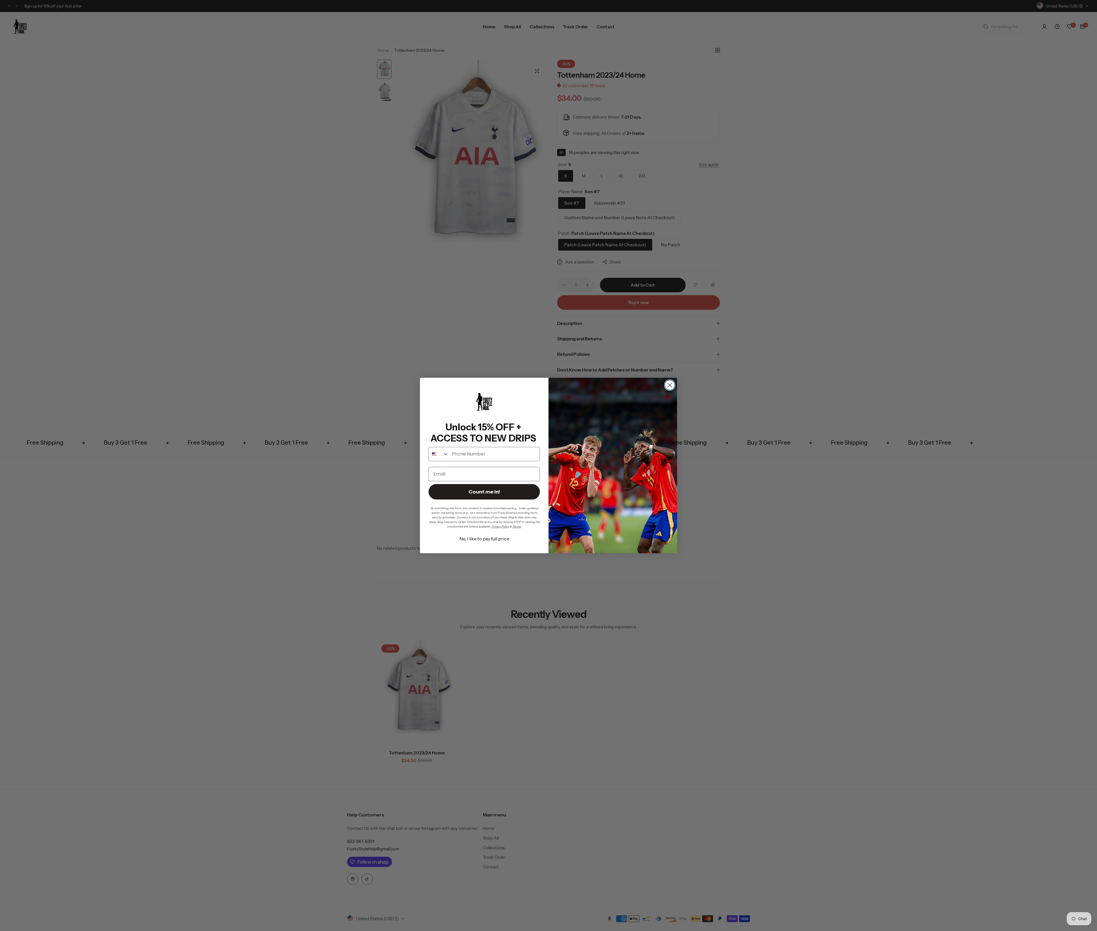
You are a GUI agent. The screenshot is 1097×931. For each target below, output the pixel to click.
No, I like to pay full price (484, 539)
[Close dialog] (670, 385)
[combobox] (439, 454)
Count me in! (484, 492)
